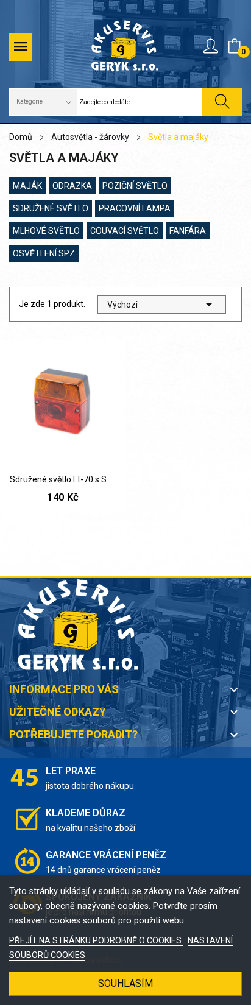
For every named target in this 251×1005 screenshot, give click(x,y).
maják (27, 186)
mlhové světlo (46, 231)
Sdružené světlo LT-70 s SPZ (63, 479)
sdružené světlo (50, 208)
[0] (234, 46)
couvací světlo (124, 231)
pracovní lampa (135, 208)
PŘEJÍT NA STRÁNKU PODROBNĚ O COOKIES (96, 940)
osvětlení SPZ (44, 253)
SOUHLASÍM (125, 983)
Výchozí (161, 304)
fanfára (187, 231)
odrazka (72, 186)
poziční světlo (135, 186)
